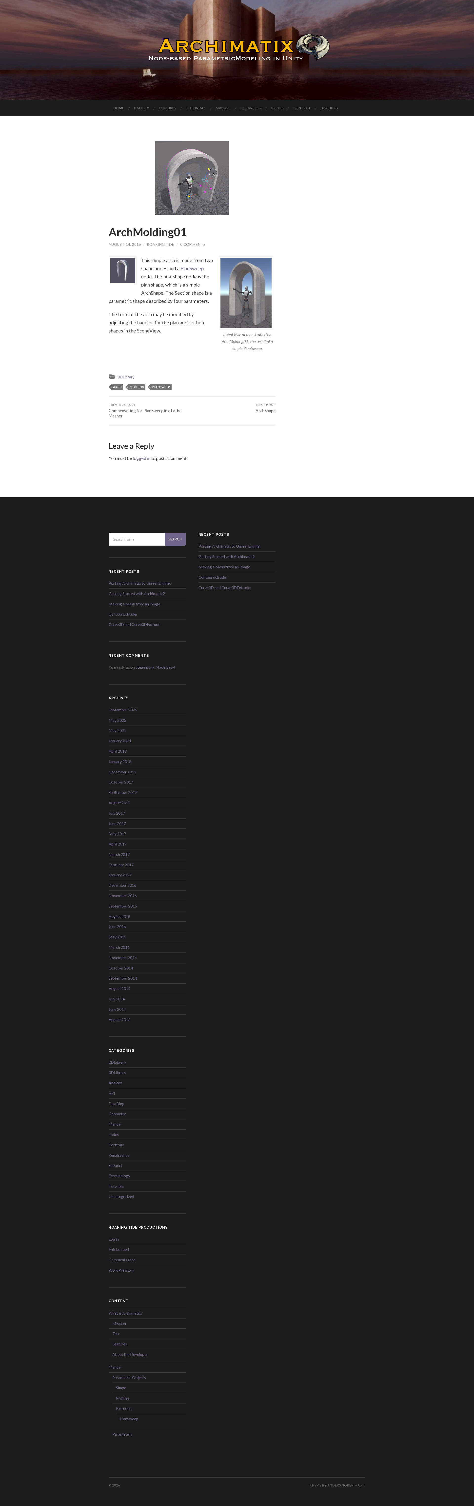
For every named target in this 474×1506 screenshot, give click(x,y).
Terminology (119, 1175)
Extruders (124, 1408)
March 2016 (119, 947)
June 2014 (117, 1009)
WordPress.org (122, 1270)
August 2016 (119, 916)
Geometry (117, 1113)
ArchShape (266, 408)
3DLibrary (126, 377)
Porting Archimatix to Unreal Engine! (140, 583)
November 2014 (123, 957)
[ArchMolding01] (192, 178)
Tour (116, 1333)
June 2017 (117, 823)
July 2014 (117, 998)
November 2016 (123, 895)
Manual (223, 108)
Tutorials (196, 108)
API (112, 1093)
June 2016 (117, 926)
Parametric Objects (129, 1377)
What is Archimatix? (126, 1313)
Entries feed (119, 1249)
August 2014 (119, 988)
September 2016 (123, 906)
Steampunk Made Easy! (155, 667)
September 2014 (123, 978)
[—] (237, 49)
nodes (114, 1134)
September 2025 (123, 709)
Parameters (122, 1434)
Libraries (249, 108)
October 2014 (121, 968)
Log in (114, 1239)
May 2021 (117, 730)
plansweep (161, 387)
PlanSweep (192, 268)
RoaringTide (160, 244)
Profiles (122, 1398)
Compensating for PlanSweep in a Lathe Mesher (145, 410)
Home (119, 108)
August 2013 (119, 1019)
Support (115, 1165)
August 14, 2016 (125, 244)
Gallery (141, 108)
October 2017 (121, 782)
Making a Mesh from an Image (134, 603)
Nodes (277, 108)
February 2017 (121, 864)
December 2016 (122, 885)
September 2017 (123, 792)
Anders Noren (340, 1485)
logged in (141, 458)
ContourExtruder (123, 614)
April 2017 (118, 844)
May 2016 (117, 936)
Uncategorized (121, 1196)
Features (167, 108)
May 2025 (117, 720)
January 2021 (120, 740)
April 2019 (118, 751)
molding (137, 387)
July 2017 (117, 813)
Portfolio (116, 1144)
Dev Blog (329, 108)
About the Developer (130, 1354)
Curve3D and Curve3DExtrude (134, 624)
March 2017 (119, 854)
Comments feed (122, 1259)
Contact (302, 108)
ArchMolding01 (148, 232)
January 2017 (120, 874)
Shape (121, 1387)
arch (117, 387)
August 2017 (119, 802)
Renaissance (119, 1155)
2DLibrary (117, 1062)
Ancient (115, 1082)
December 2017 (122, 771)
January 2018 (120, 761)
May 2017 (117, 833)
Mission (119, 1323)
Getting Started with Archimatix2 (137, 593)
